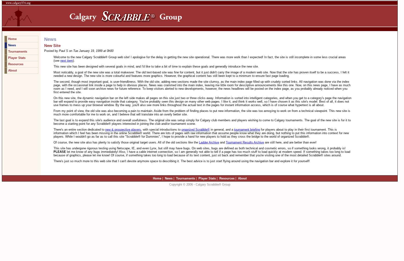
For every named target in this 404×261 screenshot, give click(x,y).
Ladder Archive (209, 142)
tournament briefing (247, 129)
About (12, 70)
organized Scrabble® (195, 129)
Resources (15, 64)
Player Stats (16, 58)
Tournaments (17, 51)
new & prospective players (123, 129)
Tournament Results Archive (245, 142)
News (12, 45)
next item (66, 60)
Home (12, 39)
